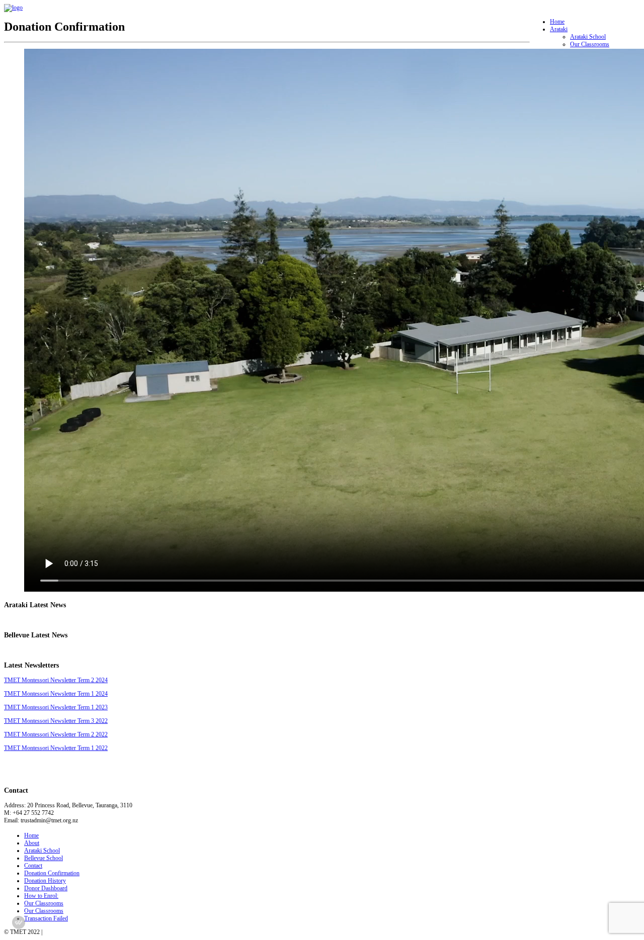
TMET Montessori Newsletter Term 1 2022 (56, 747)
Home (557, 21)
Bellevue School (43, 858)
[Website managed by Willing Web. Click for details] (18, 922)
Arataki (559, 29)
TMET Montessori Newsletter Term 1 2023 (56, 707)
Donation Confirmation (51, 873)
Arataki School (588, 36)
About (31, 843)
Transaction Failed (46, 918)
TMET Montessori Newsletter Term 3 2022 (56, 720)
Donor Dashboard (45, 888)
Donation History (45, 880)
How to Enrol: (41, 895)
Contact (33, 865)
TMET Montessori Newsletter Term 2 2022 (56, 734)
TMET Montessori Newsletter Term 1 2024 (56, 693)
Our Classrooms (589, 44)
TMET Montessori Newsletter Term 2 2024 (56, 680)
